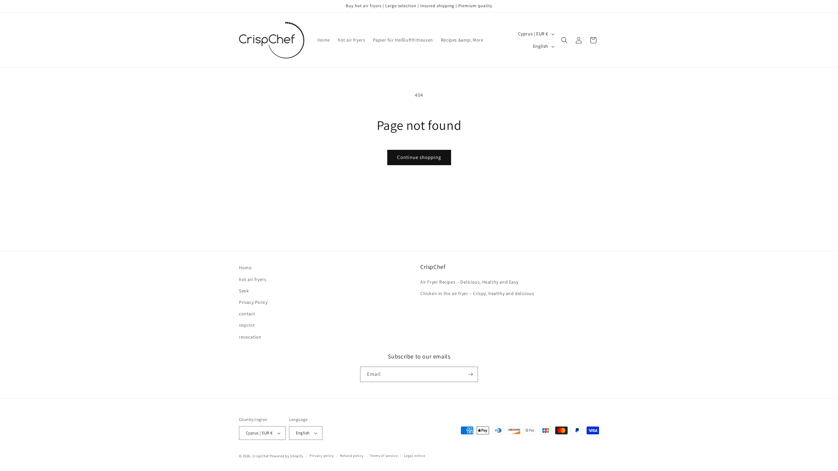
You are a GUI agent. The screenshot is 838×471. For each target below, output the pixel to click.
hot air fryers (252, 279)
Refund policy (351, 455)
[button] (564, 40)
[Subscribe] (470, 374)
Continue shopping (419, 157)
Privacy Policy (253, 302)
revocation (250, 337)
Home (245, 267)
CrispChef (260, 456)
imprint (247, 325)
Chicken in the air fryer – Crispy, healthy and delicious (477, 293)
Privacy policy (322, 455)
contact (247, 314)
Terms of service (383, 455)
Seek (244, 291)
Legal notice (414, 455)
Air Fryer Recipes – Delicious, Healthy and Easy (469, 282)
